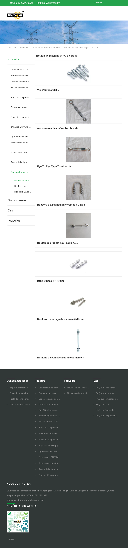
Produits (24, 47)
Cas (10, 210)
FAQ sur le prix (103, 404)
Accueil (12, 47)
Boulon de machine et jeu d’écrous (23, 180)
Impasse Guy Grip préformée (21, 127)
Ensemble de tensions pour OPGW (21, 107)
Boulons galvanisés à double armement (60, 357)
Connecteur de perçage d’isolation (21, 69)
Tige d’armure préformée (21, 136)
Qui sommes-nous (18, 200)
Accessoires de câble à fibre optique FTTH (21, 152)
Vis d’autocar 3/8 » (48, 90)
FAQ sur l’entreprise (106, 387)
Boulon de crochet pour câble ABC (58, 243)
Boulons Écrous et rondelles (46, 47)
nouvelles (13, 220)
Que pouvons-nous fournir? (22, 404)
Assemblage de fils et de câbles (51, 415)
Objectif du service (19, 393)
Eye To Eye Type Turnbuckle (54, 166)
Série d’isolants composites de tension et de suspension (21, 75)
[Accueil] (15, 14)
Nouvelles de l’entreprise (79, 387)
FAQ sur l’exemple (105, 410)
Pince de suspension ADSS (21, 97)
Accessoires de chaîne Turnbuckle (57, 128)
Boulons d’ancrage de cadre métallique (60, 319)
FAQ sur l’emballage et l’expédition (108, 399)
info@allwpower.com (48, 3)
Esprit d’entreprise (19, 387)
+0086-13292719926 (21, 3)
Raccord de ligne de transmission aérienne (21, 162)
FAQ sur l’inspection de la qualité (108, 415)
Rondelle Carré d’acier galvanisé (23, 191)
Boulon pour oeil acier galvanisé (23, 186)
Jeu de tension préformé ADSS (21, 87)
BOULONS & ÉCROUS (50, 281)
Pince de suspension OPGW (21, 117)
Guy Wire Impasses (48, 410)
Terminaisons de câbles (21, 81)
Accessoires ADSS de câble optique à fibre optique (21, 142)
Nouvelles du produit (77, 393)
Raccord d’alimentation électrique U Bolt (61, 204)
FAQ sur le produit (105, 393)
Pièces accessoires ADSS (51, 393)
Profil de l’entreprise (20, 399)
